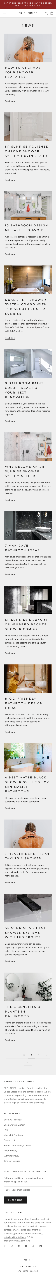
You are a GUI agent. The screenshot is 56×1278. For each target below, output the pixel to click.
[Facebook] (5, 1246)
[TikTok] (33, 1246)
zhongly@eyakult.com (14, 1240)
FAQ (6, 1130)
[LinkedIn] (41, 1246)
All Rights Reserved (28, 1270)
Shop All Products (13, 1119)
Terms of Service (12, 1160)
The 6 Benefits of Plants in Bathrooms (24, 1011)
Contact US (9, 1140)
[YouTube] (26, 1246)
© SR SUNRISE (28, 1267)
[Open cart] (52, 13)
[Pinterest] (19, 1246)
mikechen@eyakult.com (15, 1237)
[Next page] (28, 1061)
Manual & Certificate (13, 1135)
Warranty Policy (11, 1155)
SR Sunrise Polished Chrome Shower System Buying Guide (27, 151)
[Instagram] (12, 1246)
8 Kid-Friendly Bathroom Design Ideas (24, 703)
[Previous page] (10, 1054)
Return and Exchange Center (17, 1145)
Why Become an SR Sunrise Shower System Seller (24, 471)
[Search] (46, 13)
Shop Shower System (14, 1124)
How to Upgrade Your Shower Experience (23, 72)
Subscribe (15, 1200)
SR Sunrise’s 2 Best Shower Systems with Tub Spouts (25, 932)
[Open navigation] (4, 13)
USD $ (26, 1260)
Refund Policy (10, 1150)
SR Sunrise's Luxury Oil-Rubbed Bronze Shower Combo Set (26, 624)
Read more (10, 101)
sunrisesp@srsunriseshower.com (20, 1233)
